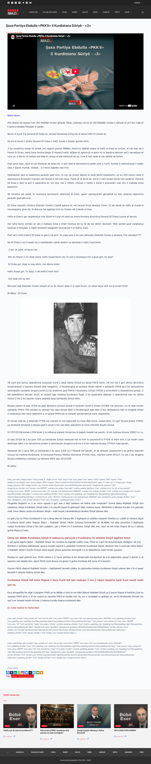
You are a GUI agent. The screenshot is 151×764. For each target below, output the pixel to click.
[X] (11, 672)
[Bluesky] (30, 3)
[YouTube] (19, 3)
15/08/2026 (8, 736)
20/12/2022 (9, 32)
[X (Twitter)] (12, 3)
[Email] (37, 672)
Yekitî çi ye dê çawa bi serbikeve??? (18, 730)
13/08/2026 (45, 739)
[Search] (142, 12)
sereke (29, 676)
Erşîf (141, 752)
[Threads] (27, 3)
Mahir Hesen (18, 676)
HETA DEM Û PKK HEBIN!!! (125, 730)
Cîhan (64, 12)
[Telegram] (23, 3)
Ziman (137, 3)
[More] (41, 672)
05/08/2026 (119, 736)
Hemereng (128, 752)
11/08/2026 (82, 739)
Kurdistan (33, 12)
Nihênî (74, 12)
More (127, 12)
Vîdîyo (117, 12)
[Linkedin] (15, 672)
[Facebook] (9, 3)
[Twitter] (34, 672)
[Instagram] (16, 3)
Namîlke (106, 12)
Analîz (85, 12)
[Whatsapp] (19, 672)
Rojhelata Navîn (50, 12)
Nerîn (95, 12)
